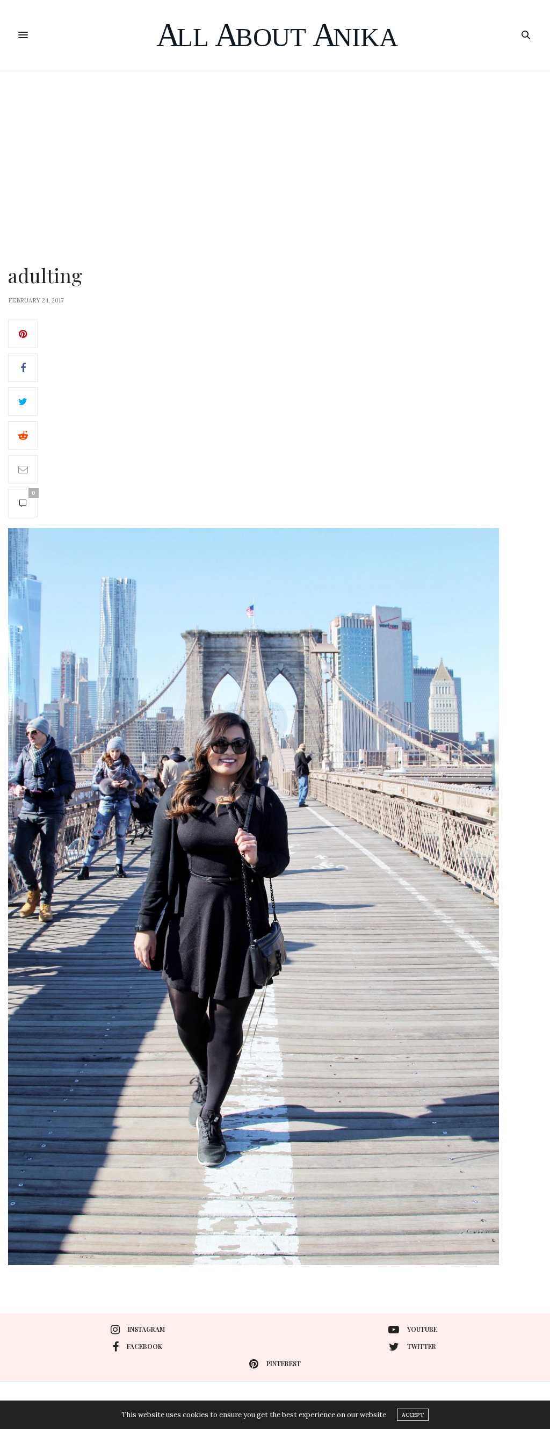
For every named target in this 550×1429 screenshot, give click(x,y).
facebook (144, 1346)
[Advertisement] (275, 151)
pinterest (283, 1363)
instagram (146, 1329)
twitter (421, 1346)
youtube (422, 1329)
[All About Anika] (275, 35)
